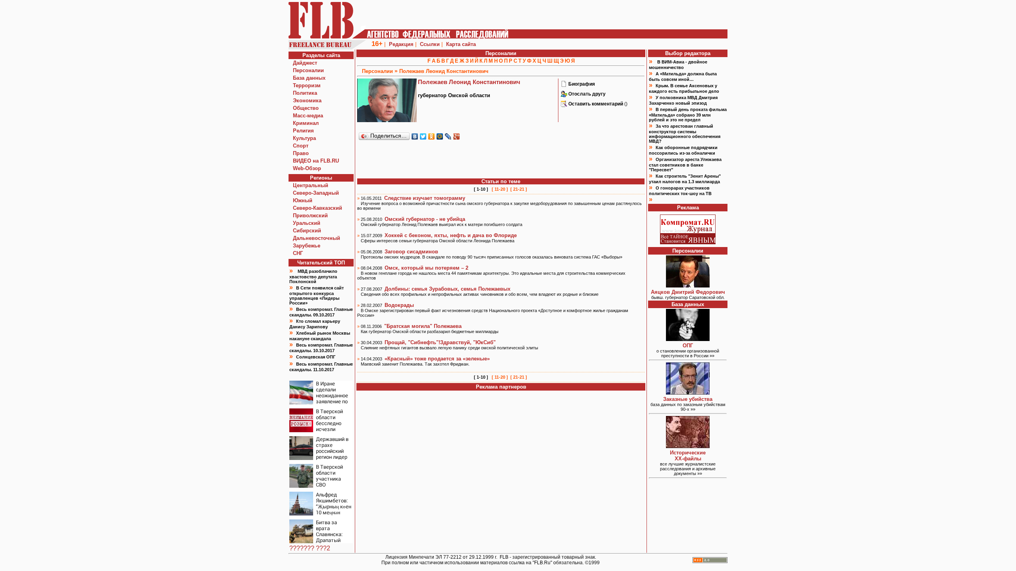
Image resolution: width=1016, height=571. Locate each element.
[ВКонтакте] (415, 136)
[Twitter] (423, 136)
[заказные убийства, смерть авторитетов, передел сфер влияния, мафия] (688, 392)
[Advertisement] (500, 160)
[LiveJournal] (448, 136)
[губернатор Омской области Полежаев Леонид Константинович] (564, 85)
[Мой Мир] (440, 136)
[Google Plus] (456, 136)
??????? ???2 (309, 548)
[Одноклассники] (431, 136)
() (597, 104)
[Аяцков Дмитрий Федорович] (688, 285)
